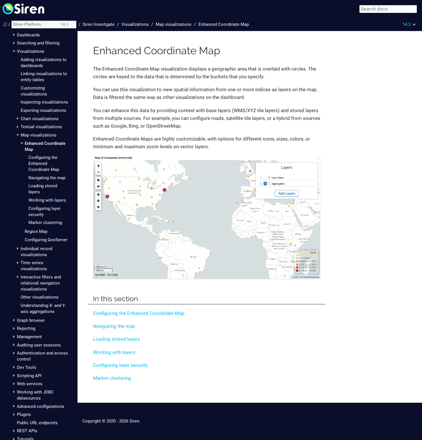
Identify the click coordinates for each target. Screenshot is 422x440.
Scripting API (29, 375)
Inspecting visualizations (44, 102)
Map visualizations (39, 135)
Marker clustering (45, 222)
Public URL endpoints (37, 422)
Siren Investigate (99, 24)
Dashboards (28, 35)
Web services (29, 383)
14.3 (406, 24)
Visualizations (30, 51)
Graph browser (31, 320)
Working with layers (47, 200)
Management (29, 336)
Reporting (26, 328)
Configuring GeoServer (46, 239)
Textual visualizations (41, 126)
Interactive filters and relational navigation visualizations (41, 283)
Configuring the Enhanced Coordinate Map (43, 163)
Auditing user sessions (39, 345)
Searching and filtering (38, 43)
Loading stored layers (116, 339)
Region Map (36, 231)
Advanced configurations (40, 406)
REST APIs (27, 430)
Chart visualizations (40, 118)
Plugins (24, 414)
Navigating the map (46, 177)
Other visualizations (40, 297)
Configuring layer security (120, 365)
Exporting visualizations (43, 110)
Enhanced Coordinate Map (223, 24)
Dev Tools (26, 367)
